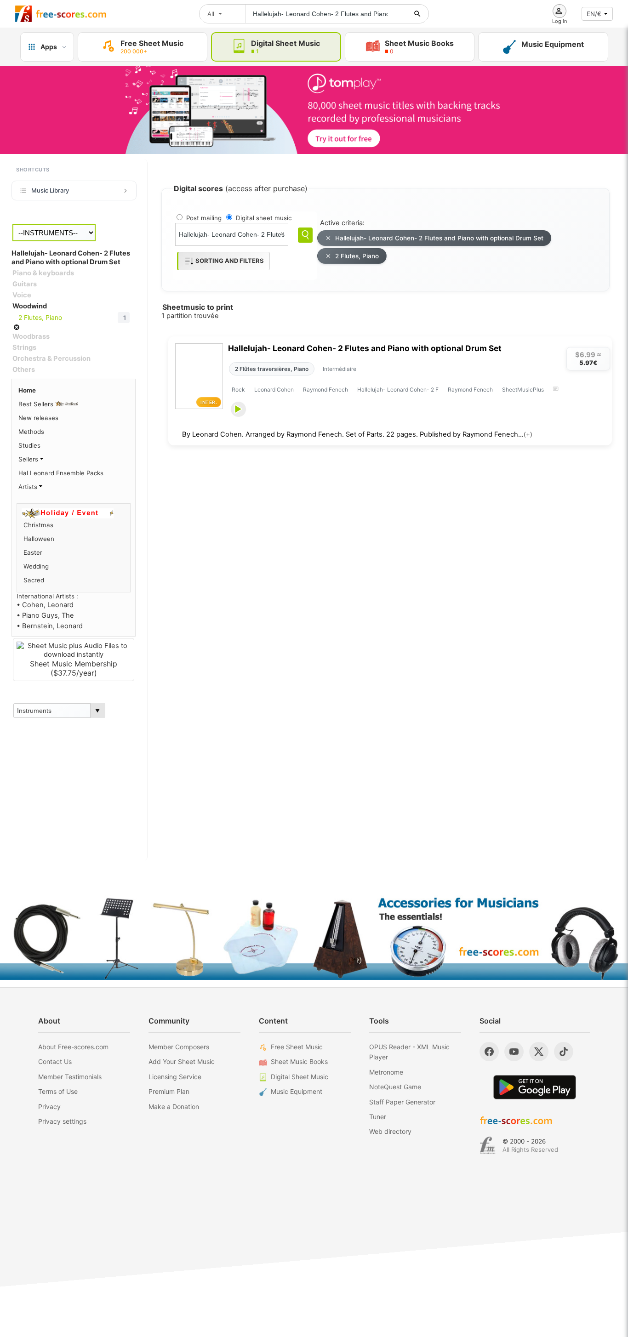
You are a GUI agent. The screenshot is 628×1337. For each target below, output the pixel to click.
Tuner (377, 1117)
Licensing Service (174, 1077)
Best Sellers (36, 404)
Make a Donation (173, 1106)
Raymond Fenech (325, 389)
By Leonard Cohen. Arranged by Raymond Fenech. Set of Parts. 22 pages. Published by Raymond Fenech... (357, 434)
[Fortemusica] (488, 1145)
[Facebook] (489, 1051)
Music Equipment (296, 1091)
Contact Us (55, 1061)
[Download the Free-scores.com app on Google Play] (534, 1087)
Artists (28, 486)
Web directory (390, 1131)
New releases (38, 417)
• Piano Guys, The (45, 615)
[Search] (305, 235)
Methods (31, 431)
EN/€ (594, 13)
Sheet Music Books (299, 1061)
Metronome (386, 1072)
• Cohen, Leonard (45, 605)
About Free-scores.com (73, 1047)
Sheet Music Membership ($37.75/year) (73, 668)
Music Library (50, 190)
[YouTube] (514, 1051)
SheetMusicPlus (523, 389)
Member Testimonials (70, 1077)
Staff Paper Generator (402, 1102)
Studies (29, 445)
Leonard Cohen (274, 389)
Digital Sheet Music (299, 1077)
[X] (538, 1051)
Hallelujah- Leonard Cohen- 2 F (398, 389)
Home (27, 390)
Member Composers (178, 1047)
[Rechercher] (417, 14)
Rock (238, 389)
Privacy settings (62, 1121)
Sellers (29, 459)
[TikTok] (563, 1051)
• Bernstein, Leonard (50, 626)
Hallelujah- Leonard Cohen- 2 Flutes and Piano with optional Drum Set (439, 238)
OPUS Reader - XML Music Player (409, 1052)
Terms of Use (58, 1091)
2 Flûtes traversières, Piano (271, 368)
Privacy (49, 1106)
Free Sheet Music (297, 1047)
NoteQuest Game (395, 1087)
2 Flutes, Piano (357, 256)
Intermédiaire (339, 368)
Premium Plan (168, 1091)
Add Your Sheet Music (181, 1061)
